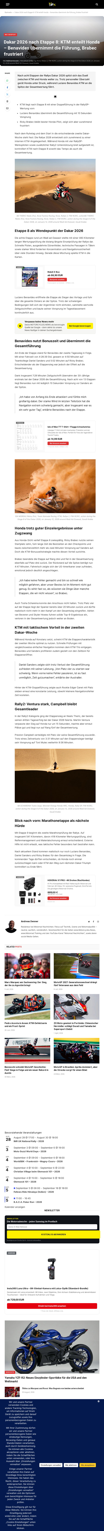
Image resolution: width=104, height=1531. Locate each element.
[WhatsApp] (7, 80)
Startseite (8, 12)
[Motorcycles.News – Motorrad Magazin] (52, 4)
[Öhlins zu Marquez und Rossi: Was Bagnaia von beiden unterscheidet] (12, 1392)
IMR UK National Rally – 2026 (29, 1141)
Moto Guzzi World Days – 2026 (30, 1151)
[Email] (7, 108)
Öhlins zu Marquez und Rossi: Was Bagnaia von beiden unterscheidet (53, 1388)
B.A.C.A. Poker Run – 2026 (28, 1202)
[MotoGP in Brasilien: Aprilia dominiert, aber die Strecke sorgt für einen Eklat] (76, 1051)
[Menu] (7, 4)
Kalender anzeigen (15, 1207)
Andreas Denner (29, 921)
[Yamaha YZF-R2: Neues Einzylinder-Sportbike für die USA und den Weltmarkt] (52, 1347)
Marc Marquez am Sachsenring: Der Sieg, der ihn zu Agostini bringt (26, 984)
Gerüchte (10, 1372)
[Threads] (7, 101)
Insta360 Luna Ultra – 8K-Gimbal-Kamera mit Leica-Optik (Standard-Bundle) (47, 1288)
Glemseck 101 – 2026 (25, 1181)
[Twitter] (7, 94)
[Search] (96, 4)
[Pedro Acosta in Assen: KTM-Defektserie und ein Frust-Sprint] (27, 1007)
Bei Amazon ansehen (58, 443)
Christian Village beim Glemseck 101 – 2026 (37, 1171)
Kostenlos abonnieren (53, 1234)
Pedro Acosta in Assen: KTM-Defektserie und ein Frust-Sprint (26, 1024)
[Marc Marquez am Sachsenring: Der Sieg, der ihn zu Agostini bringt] (27, 966)
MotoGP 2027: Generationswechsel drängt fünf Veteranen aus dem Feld (75, 984)
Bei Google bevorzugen (80, 326)
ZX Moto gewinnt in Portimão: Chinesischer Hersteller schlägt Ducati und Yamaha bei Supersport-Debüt (76, 1026)
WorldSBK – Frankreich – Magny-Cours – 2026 (38, 1161)
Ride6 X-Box (54, 272)
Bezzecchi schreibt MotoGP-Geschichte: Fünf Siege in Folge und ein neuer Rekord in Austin (26, 1070)
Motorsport (10, 34)
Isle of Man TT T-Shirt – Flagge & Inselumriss (69, 427)
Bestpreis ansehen (57, 279)
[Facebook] (7, 87)
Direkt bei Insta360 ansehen (52, 1306)
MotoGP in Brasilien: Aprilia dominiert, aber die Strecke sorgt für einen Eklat (76, 1068)
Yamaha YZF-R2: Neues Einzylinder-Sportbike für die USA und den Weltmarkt (46, 1379)
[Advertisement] (25, 1108)
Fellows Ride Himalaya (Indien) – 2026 (34, 1191)
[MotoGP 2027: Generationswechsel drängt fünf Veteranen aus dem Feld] (76, 966)
